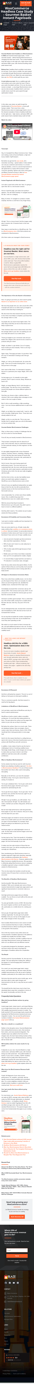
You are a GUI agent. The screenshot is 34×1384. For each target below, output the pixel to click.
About (6, 1329)
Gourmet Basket (17, 106)
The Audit (7, 1313)
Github (6, 1341)
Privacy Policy (7, 1373)
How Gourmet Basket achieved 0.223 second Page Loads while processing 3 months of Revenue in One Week (17, 1141)
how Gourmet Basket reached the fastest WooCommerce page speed (14, 174)
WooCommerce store (10, 231)
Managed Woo (8, 1319)
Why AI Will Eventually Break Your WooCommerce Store (16, 1173)
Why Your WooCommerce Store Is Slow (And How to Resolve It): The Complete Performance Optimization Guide (18, 1149)
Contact (6, 1344)
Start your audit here (16, 1085)
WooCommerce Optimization (12, 1316)
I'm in (17, 1256)
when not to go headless (9, 1063)
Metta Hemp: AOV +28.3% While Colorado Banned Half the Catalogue (16, 1193)
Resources (7, 1335)
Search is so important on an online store (14, 301)
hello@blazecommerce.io (14, 1301)
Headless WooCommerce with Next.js (15, 1145)
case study (20, 161)
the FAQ (9, 77)
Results (6, 1332)
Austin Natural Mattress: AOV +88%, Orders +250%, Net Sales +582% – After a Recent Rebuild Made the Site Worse (16, 1186)
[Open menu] (15, 3)
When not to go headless (11, 271)
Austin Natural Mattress (21, 1095)
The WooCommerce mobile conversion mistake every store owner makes (16, 1179)
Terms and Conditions (19, 1373)
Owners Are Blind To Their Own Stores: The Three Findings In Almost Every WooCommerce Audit (16, 1167)
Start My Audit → (17, 278)
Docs (5, 1338)
